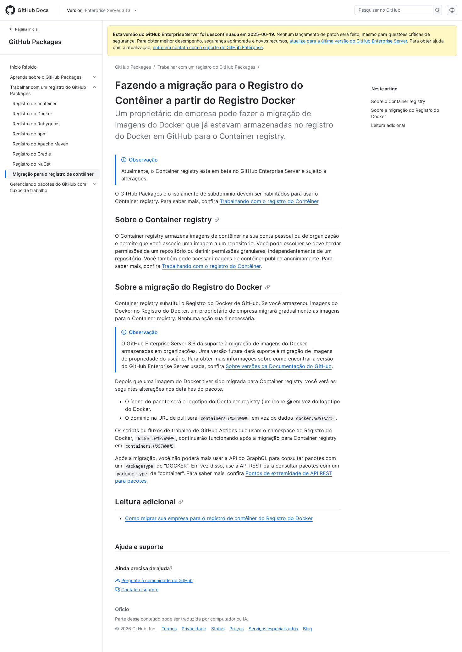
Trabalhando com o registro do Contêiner (269, 201)
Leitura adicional (145, 501)
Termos (169, 628)
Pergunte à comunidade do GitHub (157, 580)
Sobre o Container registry (163, 219)
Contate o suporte (139, 589)
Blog (307, 628)
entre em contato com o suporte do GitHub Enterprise (208, 47)
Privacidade (194, 628)
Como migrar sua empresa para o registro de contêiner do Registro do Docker (219, 518)
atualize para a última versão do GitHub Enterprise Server (348, 40)
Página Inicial (27, 29)
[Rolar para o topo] (448, 638)
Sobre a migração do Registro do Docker (188, 287)
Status (217, 628)
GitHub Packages (35, 42)
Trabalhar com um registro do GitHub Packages (206, 67)
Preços (236, 628)
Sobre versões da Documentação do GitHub (279, 366)
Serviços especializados (273, 628)
